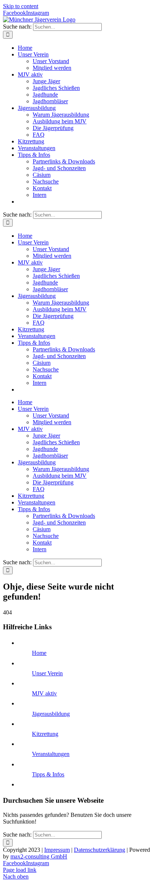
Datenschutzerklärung (99, 850)
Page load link (19, 870)
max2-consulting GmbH (38, 856)
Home (39, 653)
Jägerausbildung (51, 714)
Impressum (57, 850)
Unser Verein (47, 673)
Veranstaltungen (50, 754)
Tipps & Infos (48, 774)
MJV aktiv (44, 693)
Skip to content (20, 6)
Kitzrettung (45, 734)
